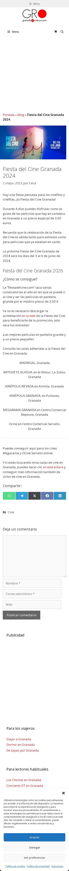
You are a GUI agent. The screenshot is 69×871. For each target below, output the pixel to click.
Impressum (57, 866)
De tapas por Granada (22, 750)
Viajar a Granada (18, 739)
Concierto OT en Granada (24, 785)
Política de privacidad (38, 866)
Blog (20, 115)
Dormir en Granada (20, 744)
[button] (63, 793)
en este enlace (53, 467)
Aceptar (35, 837)
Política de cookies (15, 866)
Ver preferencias (34, 857)
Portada (9, 115)
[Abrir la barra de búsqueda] (62, 31)
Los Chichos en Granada (23, 780)
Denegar (34, 847)
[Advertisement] (34, 74)
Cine (11, 512)
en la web (29, 316)
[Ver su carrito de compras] (55, 31)
